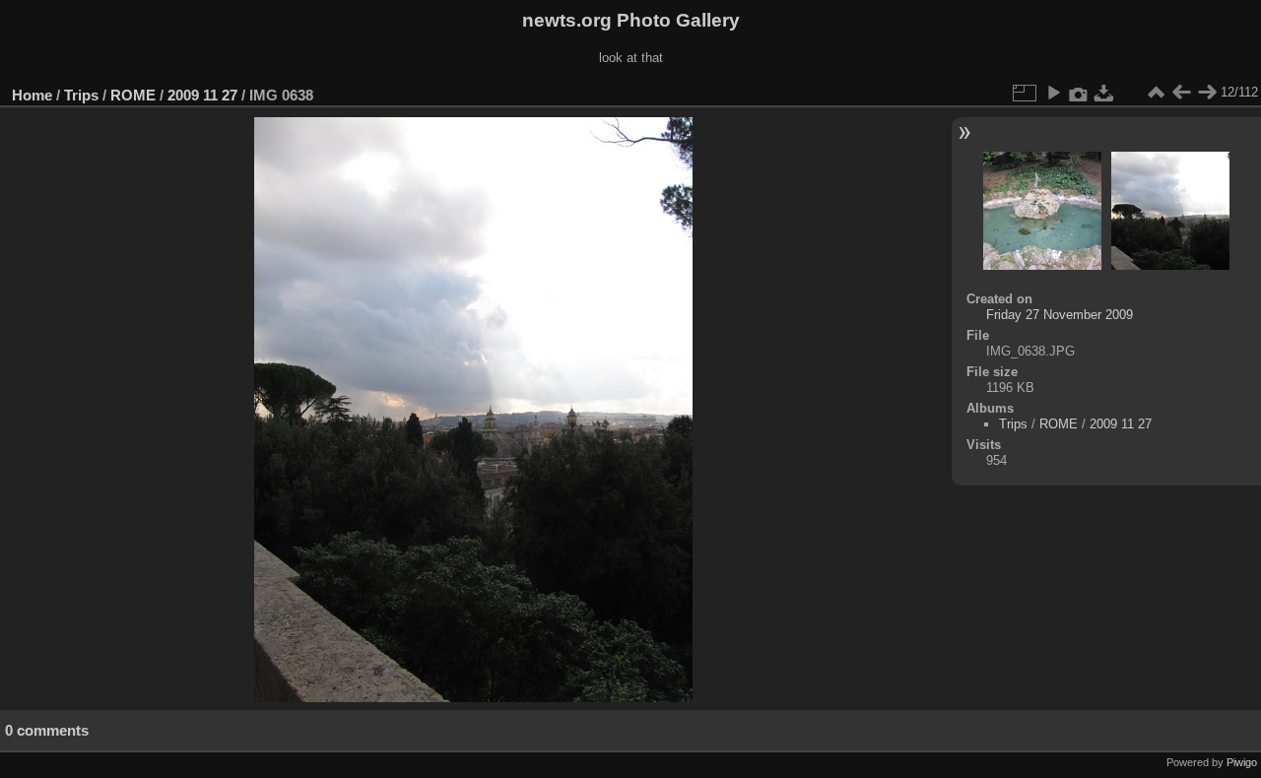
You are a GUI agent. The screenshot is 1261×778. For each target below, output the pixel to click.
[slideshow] (1053, 92)
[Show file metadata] (1079, 92)
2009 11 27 (202, 95)
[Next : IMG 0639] (1207, 92)
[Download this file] (1104, 92)
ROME (133, 95)
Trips (81, 95)
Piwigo (1242, 762)
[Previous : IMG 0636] (1181, 92)
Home (32, 95)
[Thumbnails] (1155, 92)
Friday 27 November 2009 (1059, 314)
